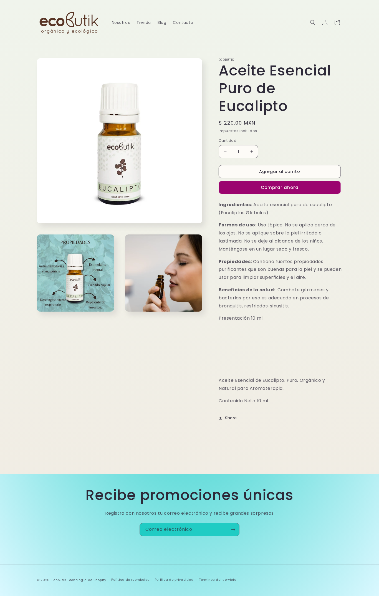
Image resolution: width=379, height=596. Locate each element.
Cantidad (227, 140)
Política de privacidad (174, 579)
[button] (313, 22)
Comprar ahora (280, 187)
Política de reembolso (130, 579)
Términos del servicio (217, 579)
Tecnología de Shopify (86, 580)
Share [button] (231, 418)
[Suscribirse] (233, 529)
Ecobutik (59, 580)
